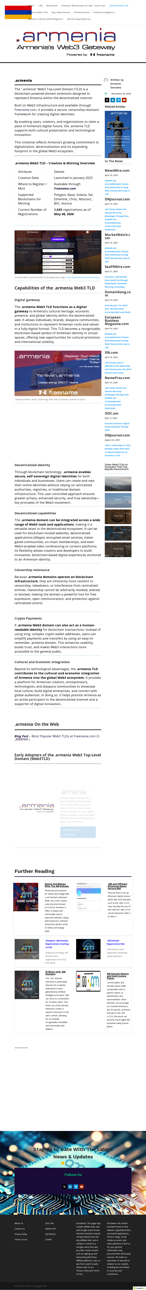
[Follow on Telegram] (118, 100)
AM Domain (52, 6)
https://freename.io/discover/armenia (83, 277)
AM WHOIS (50, 1234)
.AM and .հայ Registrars (79, 19)
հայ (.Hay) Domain (61, 12)
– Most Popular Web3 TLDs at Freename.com (55, 736)
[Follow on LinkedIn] (112, 100)
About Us (19, 1223)
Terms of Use (21, 1239)
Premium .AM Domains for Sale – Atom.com (83, 6)
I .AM (40, 6)
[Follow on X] (107, 100)
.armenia (73, 785)
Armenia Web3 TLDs (38, 12)
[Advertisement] (73, 1087)
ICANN (48, 1239)
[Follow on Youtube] (124, 100)
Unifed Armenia (82, 12)
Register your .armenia (72, 826)
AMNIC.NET (50, 1228)
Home (31, 6)
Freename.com (25, 109)
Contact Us (20, 1228)
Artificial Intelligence (103, 12)
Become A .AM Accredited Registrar (45, 19)
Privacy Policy (21, 1234)
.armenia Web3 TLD (118, 6)
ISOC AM (49, 1223)
